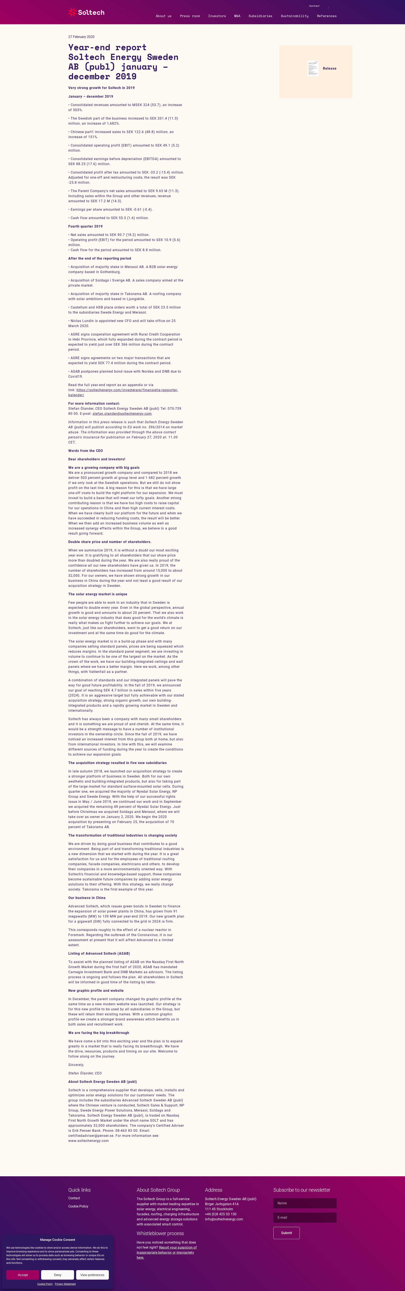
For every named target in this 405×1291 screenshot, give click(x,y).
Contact (314, 6)
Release (330, 68)
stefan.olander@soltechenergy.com (122, 414)
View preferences (92, 1275)
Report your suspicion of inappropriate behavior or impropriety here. (167, 1252)
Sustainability (295, 15)
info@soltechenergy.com (224, 1219)
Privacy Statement (65, 1284)
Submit (286, 1233)
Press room (190, 15)
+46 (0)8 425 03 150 (221, 1214)
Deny (57, 1275)
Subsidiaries (260, 15)
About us (164, 15)
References (327, 15)
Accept (23, 1275)
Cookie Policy (45, 1284)
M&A (237, 15)
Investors (217, 15)
